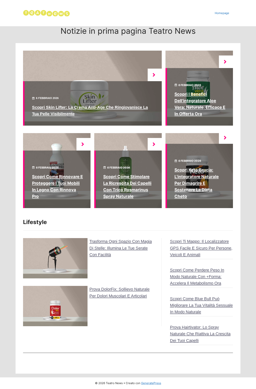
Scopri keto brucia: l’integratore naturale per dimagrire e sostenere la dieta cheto (196, 183)
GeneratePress (151, 383)
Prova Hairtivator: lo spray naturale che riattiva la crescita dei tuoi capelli (200, 334)
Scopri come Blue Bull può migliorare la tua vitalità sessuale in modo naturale (201, 305)
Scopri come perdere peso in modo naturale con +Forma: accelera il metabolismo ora (197, 277)
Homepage (222, 13)
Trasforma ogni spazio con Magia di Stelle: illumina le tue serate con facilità (120, 248)
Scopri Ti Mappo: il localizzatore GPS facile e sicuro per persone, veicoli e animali (201, 248)
